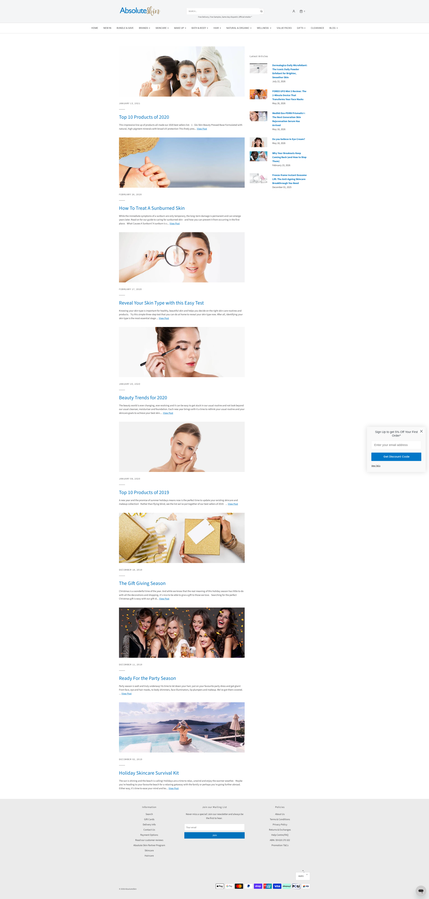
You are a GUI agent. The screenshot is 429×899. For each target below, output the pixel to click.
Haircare (149, 855)
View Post (202, 129)
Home (94, 28)
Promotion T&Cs (279, 845)
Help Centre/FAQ (279, 835)
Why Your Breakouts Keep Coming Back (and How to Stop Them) (289, 157)
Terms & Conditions (280, 819)
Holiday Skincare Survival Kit (149, 773)
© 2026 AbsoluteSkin (128, 889)
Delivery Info (149, 824)
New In (107, 28)
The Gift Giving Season (142, 583)
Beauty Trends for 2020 (143, 397)
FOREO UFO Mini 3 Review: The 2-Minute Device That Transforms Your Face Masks (289, 95)
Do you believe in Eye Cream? (288, 139)
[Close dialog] (421, 431)
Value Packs (284, 28)
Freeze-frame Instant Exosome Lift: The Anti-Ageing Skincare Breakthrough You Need (289, 179)
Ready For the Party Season (147, 678)
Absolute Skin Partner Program (149, 845)
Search (149, 814)
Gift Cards (149, 819)
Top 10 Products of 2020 (144, 117)
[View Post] (182, 71)
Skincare (149, 850)
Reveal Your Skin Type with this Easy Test (161, 303)
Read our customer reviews (149, 840)
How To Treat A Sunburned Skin (152, 208)
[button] (303, 876)
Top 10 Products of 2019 (144, 492)
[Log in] (294, 11)
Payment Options (149, 835)
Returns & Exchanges (280, 830)
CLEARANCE (317, 28)
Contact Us (149, 830)
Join (214, 835)
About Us (280, 814)
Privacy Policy (280, 824)
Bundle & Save (125, 28)
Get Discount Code (396, 457)
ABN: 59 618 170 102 (280, 840)
